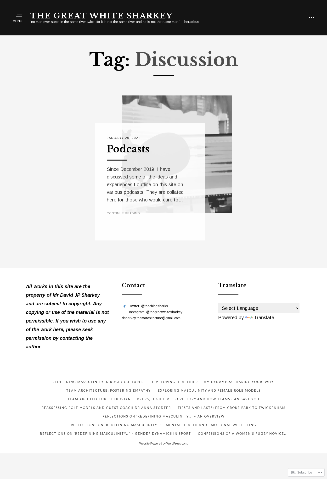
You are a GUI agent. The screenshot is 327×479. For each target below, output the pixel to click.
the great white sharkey (101, 16)
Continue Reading (123, 213)
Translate (264, 317)
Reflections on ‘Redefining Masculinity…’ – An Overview (163, 416)
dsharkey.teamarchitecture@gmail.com (151, 318)
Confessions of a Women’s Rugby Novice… (242, 433)
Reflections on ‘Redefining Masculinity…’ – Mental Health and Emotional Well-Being (163, 425)
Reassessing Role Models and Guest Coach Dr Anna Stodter (106, 408)
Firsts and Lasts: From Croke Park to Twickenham (232, 408)
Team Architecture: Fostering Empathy (108, 390)
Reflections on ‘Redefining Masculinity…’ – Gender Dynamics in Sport (115, 433)
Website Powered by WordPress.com (163, 443)
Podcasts (128, 149)
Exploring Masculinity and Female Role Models (209, 390)
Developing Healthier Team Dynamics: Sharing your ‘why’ (213, 382)
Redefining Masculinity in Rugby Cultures (98, 382)
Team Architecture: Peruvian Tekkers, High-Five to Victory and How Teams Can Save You (163, 399)
